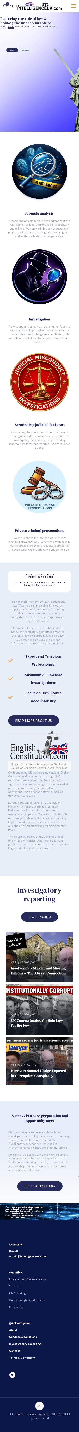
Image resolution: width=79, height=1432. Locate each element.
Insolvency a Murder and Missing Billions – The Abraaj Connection (38, 971)
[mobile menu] (73, 6)
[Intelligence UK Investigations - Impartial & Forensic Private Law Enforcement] (39, 6)
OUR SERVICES (26, 50)
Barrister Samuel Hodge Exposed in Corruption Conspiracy (38, 1073)
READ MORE (12, 50)
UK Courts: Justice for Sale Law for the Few (37, 1023)
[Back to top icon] (39, 1406)
